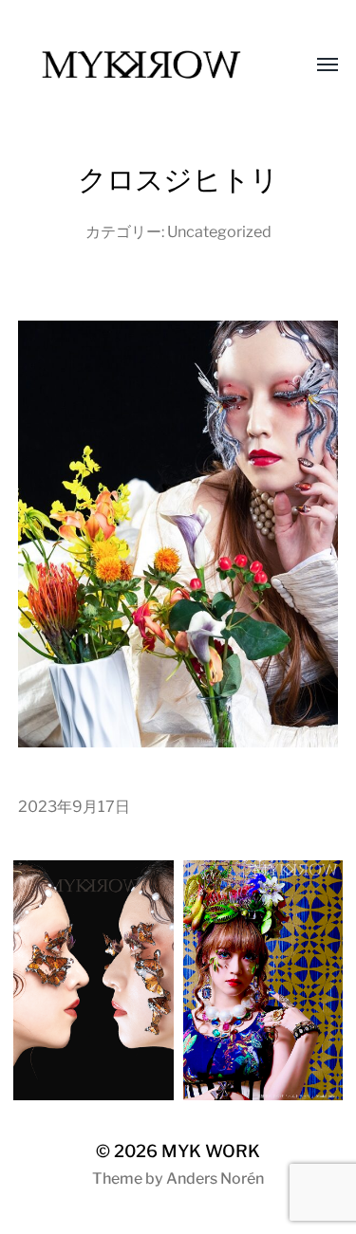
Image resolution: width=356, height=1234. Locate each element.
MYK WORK (210, 1151)
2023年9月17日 (74, 806)
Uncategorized (219, 231)
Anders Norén (215, 1179)
